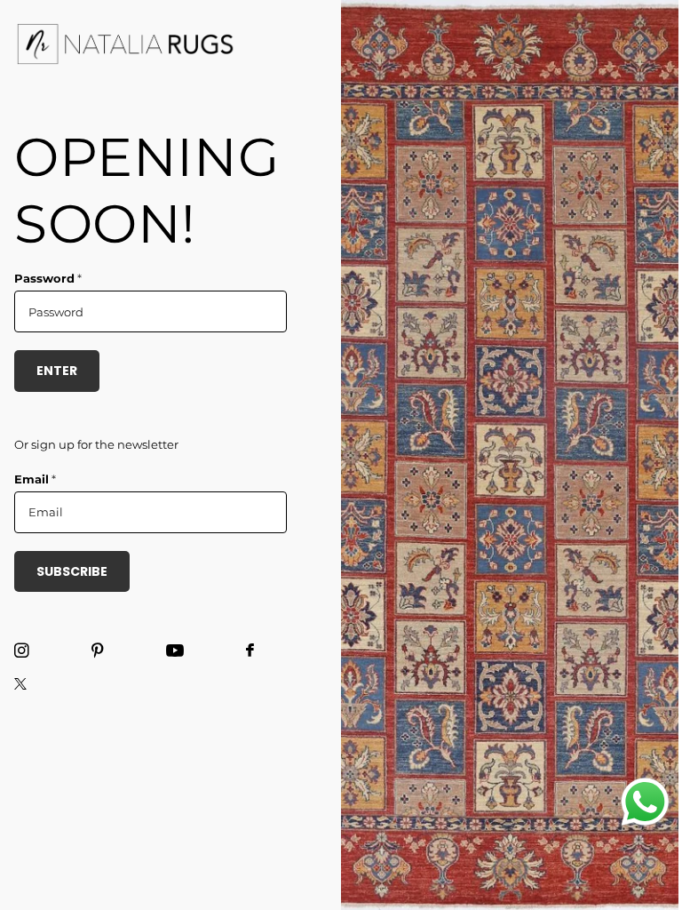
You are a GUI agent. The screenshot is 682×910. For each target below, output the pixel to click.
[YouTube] (175, 651)
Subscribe (71, 571)
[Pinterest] (97, 651)
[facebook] (250, 651)
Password (48, 278)
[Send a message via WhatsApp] (645, 802)
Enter (56, 370)
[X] (20, 684)
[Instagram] (21, 651)
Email (35, 479)
